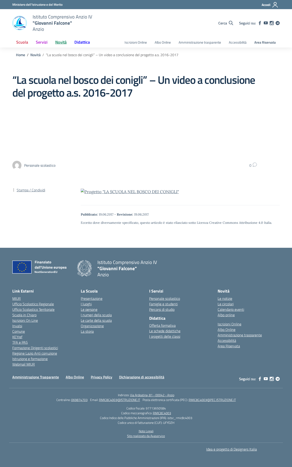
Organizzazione (92, 326)
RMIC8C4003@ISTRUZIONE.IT (119, 399)
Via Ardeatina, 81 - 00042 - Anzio (152, 395)
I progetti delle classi (164, 336)
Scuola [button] (22, 42)
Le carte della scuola (96, 320)
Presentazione (91, 298)
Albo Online (163, 42)
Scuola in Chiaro (24, 315)
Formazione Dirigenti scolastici (35, 348)
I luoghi (86, 304)
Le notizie (225, 298)
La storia (87, 331)
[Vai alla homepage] (19, 23)
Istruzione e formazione (30, 358)
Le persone (89, 309)
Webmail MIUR (23, 364)
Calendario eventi (231, 309)
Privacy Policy (101, 377)
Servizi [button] (41, 42)
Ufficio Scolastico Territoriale (33, 309)
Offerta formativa (162, 325)
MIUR (16, 298)
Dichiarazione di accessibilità (141, 377)
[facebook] (260, 23)
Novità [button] (61, 42)
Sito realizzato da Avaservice (146, 435)
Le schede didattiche (164, 331)
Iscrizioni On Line (25, 320)
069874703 (79, 399)
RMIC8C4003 (162, 413)
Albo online (226, 315)
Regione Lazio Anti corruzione (34, 353)
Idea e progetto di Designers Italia (231, 449)
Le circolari (226, 304)
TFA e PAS (20, 342)
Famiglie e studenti (163, 304)
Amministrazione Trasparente (35, 377)
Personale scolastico (164, 298)
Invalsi (17, 326)
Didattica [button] (82, 42)
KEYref (17, 337)
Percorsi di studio (162, 309)
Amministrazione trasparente (200, 42)
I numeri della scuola (96, 315)
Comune (18, 331)
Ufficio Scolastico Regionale (33, 304)
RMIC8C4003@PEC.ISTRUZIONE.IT (212, 399)
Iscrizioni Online (136, 42)
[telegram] (278, 23)
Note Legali (146, 431)
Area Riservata (265, 42)
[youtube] (266, 23)
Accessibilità (238, 42)
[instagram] (272, 23)
